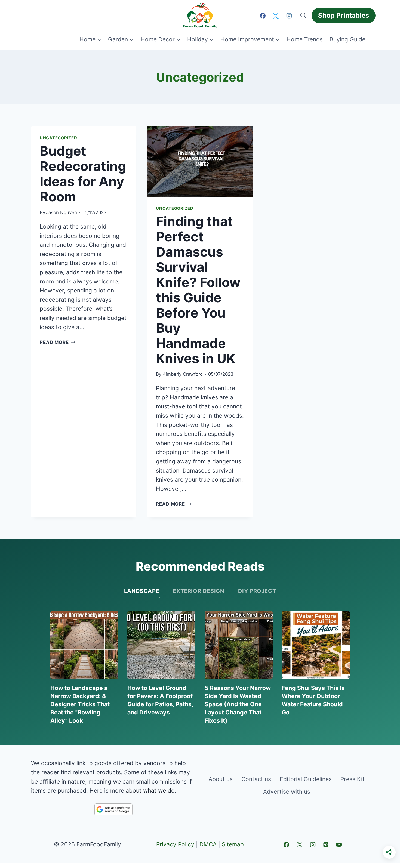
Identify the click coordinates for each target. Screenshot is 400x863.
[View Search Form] (303, 15)
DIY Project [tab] (257, 591)
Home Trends (305, 39)
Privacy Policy (175, 844)
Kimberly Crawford (182, 374)
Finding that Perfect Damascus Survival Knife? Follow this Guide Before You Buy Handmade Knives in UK (198, 289)
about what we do (150, 790)
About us (220, 779)
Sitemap (233, 844)
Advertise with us (286, 791)
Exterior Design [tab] (198, 591)
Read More (58, 342)
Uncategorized (58, 137)
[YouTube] (339, 844)
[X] (276, 15)
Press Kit (352, 779)
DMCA (208, 844)
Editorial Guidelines (306, 779)
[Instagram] (289, 15)
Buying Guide (347, 39)
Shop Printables (343, 15)
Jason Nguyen (61, 212)
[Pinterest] (325, 844)
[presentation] (200, 161)
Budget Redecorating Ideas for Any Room (83, 174)
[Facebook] (262, 15)
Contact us (256, 779)
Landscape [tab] (141, 591)
